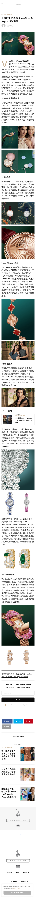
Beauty (18, 872)
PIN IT (19, 137)
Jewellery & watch (7, 14)
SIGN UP (18, 699)
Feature (9, 872)
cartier (11, 712)
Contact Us (24, 881)
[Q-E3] (18, 3)
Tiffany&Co (17, 712)
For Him (14, 881)
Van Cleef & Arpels (15, 61)
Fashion (26, 872)
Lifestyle (27, 877)
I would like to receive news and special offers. (19, 705)
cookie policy (16, 888)
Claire (10, 25)
